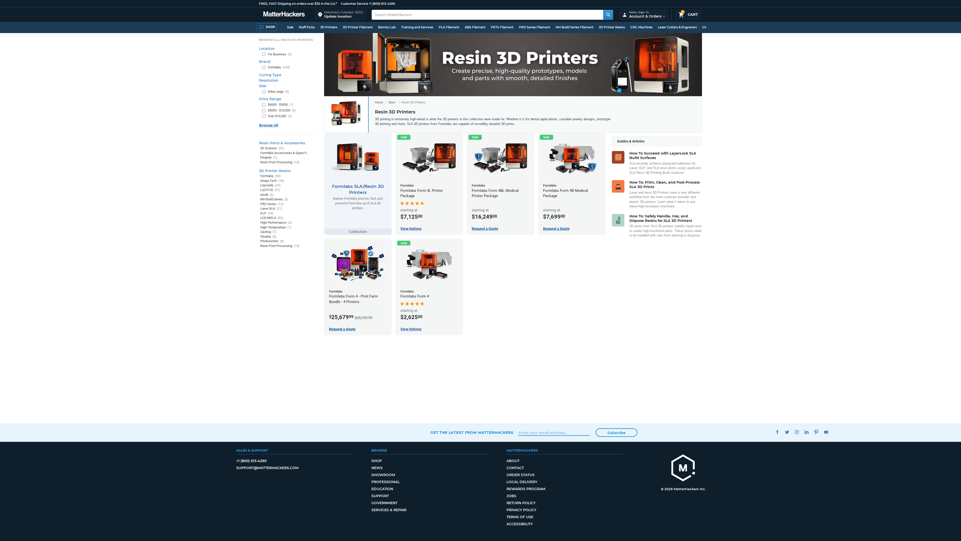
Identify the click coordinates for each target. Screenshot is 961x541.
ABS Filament (475, 27)
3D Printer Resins (612, 27)
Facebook (777, 432)
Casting (268, 232)
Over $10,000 (280, 116)
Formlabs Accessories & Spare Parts (284, 153)
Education (382, 489)
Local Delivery (522, 482)
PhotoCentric (272, 241)
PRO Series (272, 204)
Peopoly (268, 157)
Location (267, 48)
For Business (280, 54)
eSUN (267, 195)
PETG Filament (502, 27)
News (377, 468)
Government (384, 503)
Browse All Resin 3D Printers (286, 40)
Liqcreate (270, 185)
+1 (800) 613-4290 (382, 4)
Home (379, 102)
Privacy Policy (521, 510)
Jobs (511, 496)
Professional (385, 482)
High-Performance (276, 222)
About (513, 461)
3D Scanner (272, 148)
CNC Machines (641, 27)
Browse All (268, 125)
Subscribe (616, 433)
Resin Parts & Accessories (282, 143)
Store (391, 102)
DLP (267, 213)
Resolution (269, 80)
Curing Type (270, 75)
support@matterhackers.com (267, 468)
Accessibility (520, 524)
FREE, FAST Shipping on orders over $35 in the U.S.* (298, 4)
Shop (376, 461)
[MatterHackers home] (284, 15)
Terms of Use (520, 517)
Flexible (268, 236)
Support (380, 496)
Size (262, 86)
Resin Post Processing (280, 162)
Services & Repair (388, 510)
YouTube (826, 432)
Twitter (787, 432)
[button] (340, 14)
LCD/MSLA (271, 218)
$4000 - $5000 (280, 104)
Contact (515, 468)
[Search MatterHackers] (608, 15)
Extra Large (278, 91)
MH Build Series (274, 199)
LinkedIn (806, 432)
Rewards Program (526, 489)
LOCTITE (270, 190)
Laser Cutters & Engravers (677, 27)
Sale (290, 27)
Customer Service (354, 4)
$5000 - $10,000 (282, 110)
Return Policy (521, 503)
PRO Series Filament (534, 27)
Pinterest (816, 432)
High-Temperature (275, 227)
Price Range (270, 99)
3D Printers (328, 27)
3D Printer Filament (358, 27)
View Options (410, 229)
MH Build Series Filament (574, 27)
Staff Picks (307, 27)
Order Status (521, 475)
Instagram (796, 432)
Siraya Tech (272, 181)
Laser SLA (271, 208)
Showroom (383, 475)
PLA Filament (449, 27)
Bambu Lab (387, 27)
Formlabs (279, 67)
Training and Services (417, 27)
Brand (265, 61)
